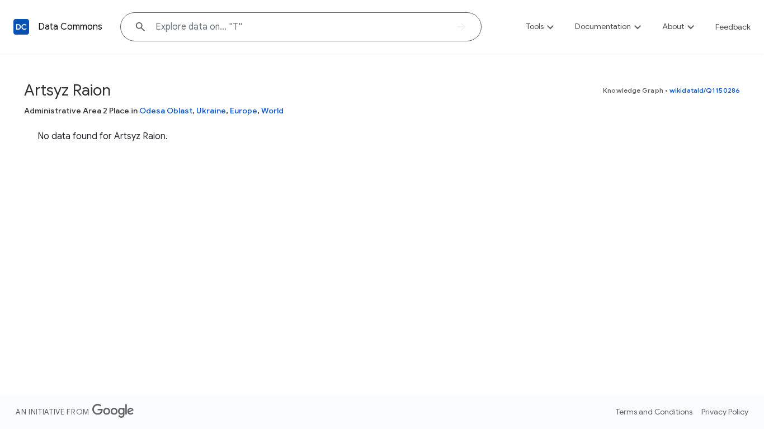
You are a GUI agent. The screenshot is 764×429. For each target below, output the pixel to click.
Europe (243, 111)
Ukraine (211, 111)
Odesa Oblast (165, 111)
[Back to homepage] (21, 27)
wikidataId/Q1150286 (704, 90)
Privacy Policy (724, 412)
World (272, 111)
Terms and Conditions (654, 412)
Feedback (733, 27)
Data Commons (70, 26)
